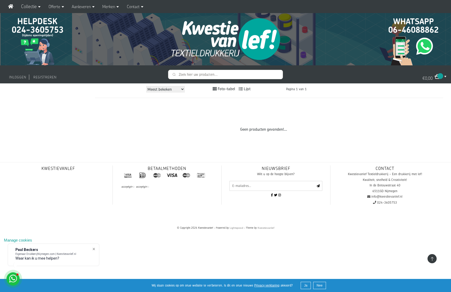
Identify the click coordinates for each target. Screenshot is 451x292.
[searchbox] (225, 74)
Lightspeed (236, 227)
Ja (305, 285)
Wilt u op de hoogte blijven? (276, 174)
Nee (320, 285)
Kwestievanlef (266, 227)
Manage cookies (18, 240)
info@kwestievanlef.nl (386, 196)
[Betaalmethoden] (127, 175)
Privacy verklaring (267, 285)
